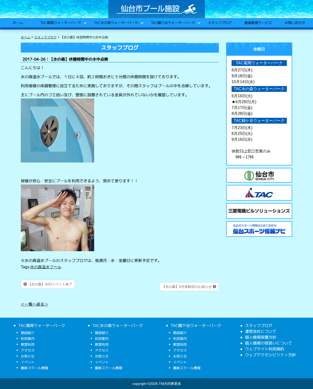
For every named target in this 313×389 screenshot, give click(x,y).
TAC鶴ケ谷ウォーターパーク (173, 22)
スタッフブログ (220, 22)
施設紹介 (27, 332)
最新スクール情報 (34, 368)
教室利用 (27, 344)
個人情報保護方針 (260, 337)
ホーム (17, 22)
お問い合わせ (294, 22)
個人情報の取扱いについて (268, 343)
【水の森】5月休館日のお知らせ (187, 287)
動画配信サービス (258, 22)
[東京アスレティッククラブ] (259, 192)
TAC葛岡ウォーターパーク (60, 22)
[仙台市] (259, 175)
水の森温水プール (45, 267)
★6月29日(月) (244, 102)
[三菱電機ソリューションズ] (259, 211)
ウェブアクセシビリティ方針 (270, 354)
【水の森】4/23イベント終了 (49, 284)
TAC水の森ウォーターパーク (116, 22)
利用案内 (27, 338)
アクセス (27, 350)
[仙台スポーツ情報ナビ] (259, 229)
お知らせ (27, 356)
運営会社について (260, 331)
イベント (27, 362)
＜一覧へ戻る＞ (34, 304)
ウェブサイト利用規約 (264, 349)
